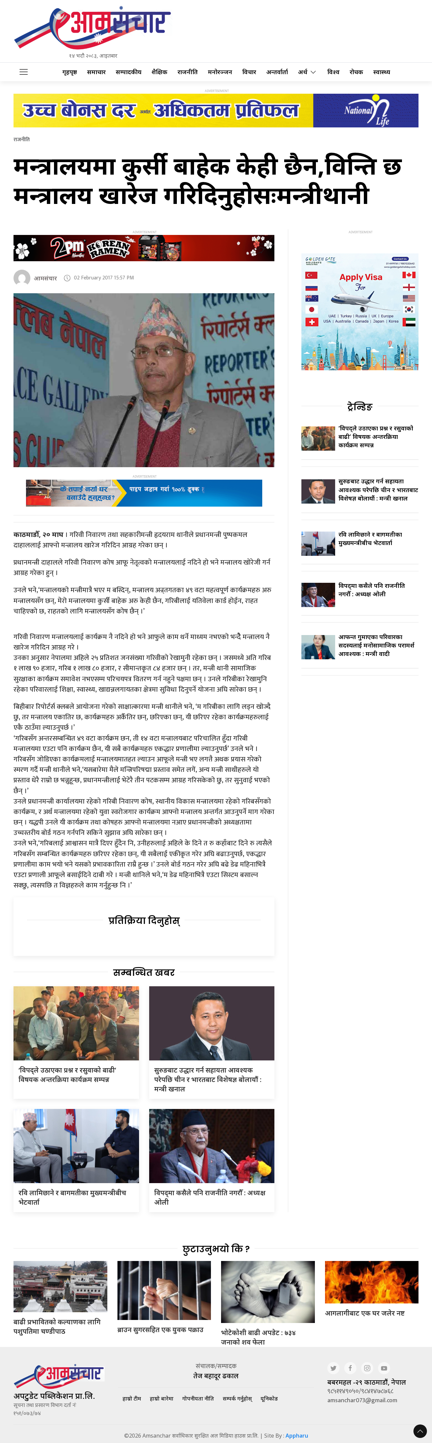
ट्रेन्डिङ (360, 407)
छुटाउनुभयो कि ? (216, 1249)
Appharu (297, 1435)
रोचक (356, 72)
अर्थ (302, 72)
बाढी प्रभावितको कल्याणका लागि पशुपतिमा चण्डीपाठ (57, 1326)
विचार (249, 72)
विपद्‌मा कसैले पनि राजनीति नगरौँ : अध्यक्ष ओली (372, 589)
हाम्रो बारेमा (161, 1398)
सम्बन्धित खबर (144, 973)
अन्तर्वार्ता (277, 72)
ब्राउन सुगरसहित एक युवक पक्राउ (160, 1329)
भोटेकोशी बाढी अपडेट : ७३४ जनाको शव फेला (258, 1337)
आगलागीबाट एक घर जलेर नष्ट (365, 1313)
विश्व (333, 72)
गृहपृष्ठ (69, 72)
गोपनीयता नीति (198, 1398)
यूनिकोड (269, 1398)
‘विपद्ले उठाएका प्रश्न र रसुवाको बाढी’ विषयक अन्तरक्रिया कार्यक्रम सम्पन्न (67, 1074)
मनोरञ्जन (220, 72)
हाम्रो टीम (132, 1398)
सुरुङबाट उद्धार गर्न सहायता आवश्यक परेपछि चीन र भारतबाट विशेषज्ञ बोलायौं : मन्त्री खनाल (208, 1079)
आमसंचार (45, 278)
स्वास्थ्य (381, 72)
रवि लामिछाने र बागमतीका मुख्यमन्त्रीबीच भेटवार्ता (370, 538)
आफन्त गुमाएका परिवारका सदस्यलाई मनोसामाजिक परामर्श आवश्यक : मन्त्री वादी (376, 645)
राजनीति (188, 72)
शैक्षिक (159, 72)
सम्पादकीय (128, 72)
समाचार (96, 72)
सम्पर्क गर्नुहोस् (237, 1398)
